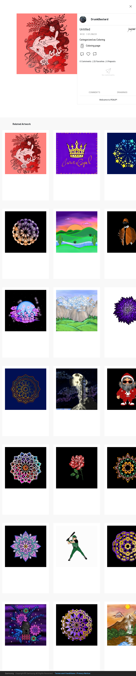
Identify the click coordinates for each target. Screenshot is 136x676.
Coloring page (93, 45)
